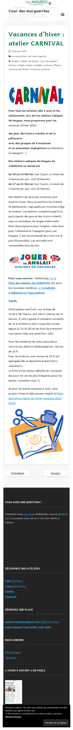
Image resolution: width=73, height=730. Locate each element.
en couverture (19, 56)
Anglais (15, 61)
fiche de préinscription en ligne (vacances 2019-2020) (35, 398)
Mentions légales (13, 716)
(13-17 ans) (15, 586)
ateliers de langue (29, 61)
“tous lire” (11, 657)
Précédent (17, 473)
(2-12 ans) (14, 581)
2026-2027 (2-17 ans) (32, 622)
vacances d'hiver (52, 65)
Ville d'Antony (13, 652)
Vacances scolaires (40, 69)
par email (29, 514)
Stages (21, 65)
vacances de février (18, 69)
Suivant (55, 473)
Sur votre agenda (37, 56)
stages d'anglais (34, 65)
